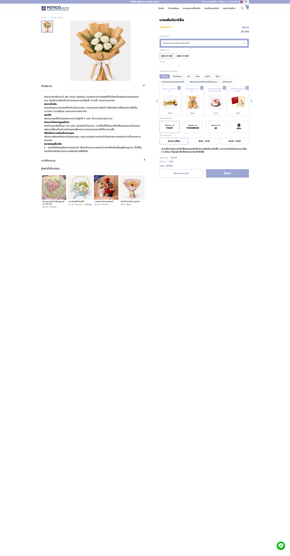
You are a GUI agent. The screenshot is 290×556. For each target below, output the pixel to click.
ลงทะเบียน (234, 1)
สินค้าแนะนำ (227, 82)
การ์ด (197, 76)
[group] (204, 101)
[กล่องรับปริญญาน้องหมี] (106, 193)
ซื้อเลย (227, 173)
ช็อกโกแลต (177, 76)
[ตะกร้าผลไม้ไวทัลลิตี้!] (80, 193)
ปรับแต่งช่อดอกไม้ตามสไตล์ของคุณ (203, 82)
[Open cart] (247, 8)
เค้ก (188, 76)
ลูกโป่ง (207, 76)
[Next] (251, 101)
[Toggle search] (242, 8)
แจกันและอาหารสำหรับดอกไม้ (173, 82)
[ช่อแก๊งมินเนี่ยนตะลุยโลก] (132, 193)
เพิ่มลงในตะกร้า (181, 173)
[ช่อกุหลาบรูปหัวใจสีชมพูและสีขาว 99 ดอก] (53, 193)
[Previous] (157, 101)
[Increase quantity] (178, 66)
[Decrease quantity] (162, 66)
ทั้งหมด (165, 76)
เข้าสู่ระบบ (223, 1)
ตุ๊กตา (218, 76)
